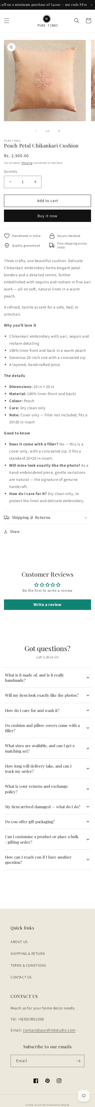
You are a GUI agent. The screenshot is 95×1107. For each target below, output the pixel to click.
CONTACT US (21, 977)
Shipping (26, 162)
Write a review (47, 604)
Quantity (10, 171)
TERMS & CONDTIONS (28, 965)
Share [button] (15, 531)
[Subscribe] (78, 1061)
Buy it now (47, 215)
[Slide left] (36, 131)
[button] (6, 20)
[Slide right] (59, 131)
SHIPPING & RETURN (28, 953)
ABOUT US (19, 941)
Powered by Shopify (58, 1104)
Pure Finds (40, 1104)
